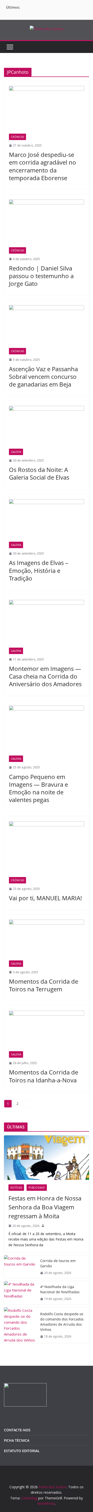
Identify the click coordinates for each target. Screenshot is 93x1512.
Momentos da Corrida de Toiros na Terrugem (43, 985)
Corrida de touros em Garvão (58, 1263)
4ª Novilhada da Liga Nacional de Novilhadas (60, 1289)
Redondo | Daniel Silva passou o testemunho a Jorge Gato (41, 276)
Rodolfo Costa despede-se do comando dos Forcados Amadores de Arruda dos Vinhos (62, 1322)
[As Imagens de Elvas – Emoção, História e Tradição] (46, 520)
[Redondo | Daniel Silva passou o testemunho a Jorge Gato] (46, 223)
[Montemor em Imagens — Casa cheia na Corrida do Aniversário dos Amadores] (46, 624)
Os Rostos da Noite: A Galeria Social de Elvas (39, 473)
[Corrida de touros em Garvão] (20, 1266)
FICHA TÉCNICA (16, 1440)
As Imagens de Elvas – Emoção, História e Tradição (38, 570)
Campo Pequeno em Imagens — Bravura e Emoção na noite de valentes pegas (38, 788)
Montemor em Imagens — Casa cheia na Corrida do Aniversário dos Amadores (45, 676)
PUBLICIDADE (37, 1187)
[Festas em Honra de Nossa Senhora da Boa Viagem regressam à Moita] (46, 1157)
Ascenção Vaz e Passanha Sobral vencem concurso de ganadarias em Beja (43, 376)
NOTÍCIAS (16, 1187)
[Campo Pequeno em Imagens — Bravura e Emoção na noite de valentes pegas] (46, 731)
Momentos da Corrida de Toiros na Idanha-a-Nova (43, 1076)
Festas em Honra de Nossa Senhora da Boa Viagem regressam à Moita (44, 1207)
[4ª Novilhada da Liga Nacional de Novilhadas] (20, 1292)
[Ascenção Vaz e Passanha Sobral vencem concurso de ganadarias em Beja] (46, 326)
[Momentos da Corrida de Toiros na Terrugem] (46, 940)
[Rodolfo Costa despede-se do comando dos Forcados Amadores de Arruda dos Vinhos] (20, 1325)
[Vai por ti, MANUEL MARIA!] (46, 849)
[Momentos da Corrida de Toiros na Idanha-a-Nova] (46, 1031)
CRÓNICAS (17, 137)
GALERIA (16, 452)
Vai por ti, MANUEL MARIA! (45, 898)
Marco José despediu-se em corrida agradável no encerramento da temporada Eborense (42, 166)
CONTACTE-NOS (17, 1430)
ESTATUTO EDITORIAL (22, 1450)
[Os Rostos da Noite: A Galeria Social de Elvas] (46, 427)
